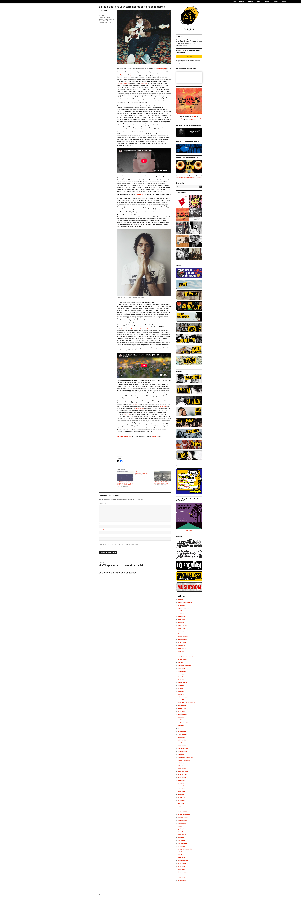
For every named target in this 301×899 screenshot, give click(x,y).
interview (101, 15)
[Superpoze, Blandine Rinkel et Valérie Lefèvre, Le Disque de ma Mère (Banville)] (182, 241)
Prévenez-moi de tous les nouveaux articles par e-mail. (117, 549)
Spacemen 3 (123, 74)
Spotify (183, 118)
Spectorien (133, 76)
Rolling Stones (151, 206)
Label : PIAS (102, 20)
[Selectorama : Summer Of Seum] (195, 201)
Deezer (178, 118)
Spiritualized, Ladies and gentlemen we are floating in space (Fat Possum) (125, 483)
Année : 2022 (102, 17)
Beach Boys (162, 406)
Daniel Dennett (144, 329)
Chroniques (241, 1)
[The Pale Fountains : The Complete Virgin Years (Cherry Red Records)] (195, 254)
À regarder (275, 1)
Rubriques (250, 1)
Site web (101, 536)
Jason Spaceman (161, 68)
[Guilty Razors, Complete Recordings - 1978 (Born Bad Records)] (182, 254)
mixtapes (199, 118)
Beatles (161, 132)
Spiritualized (143, 83)
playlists (194, 116)
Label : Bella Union (109, 19)
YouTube (187, 118)
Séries (258, 1)
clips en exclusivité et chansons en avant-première (189, 177)
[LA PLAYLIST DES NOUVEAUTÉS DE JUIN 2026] (182, 214)
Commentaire (103, 503)
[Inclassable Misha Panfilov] (195, 227)
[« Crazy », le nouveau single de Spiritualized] (144, 473)
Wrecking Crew (139, 408)
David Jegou (104, 10)
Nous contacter (195, 61)
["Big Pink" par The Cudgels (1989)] (195, 214)
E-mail (101, 530)
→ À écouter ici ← (189, 530)
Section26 (102, 895)
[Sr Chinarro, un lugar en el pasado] (195, 241)
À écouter (266, 1)
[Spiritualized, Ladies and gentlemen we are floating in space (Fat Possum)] (125, 476)
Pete (121, 406)
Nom (101, 523)
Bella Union (155, 436)
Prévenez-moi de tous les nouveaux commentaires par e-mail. (118, 544)
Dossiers (284, 1)
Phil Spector (126, 414)
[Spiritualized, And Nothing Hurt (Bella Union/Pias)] (162, 476)
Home (234, 1)
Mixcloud (193, 119)
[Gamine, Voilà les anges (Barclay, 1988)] (182, 227)
